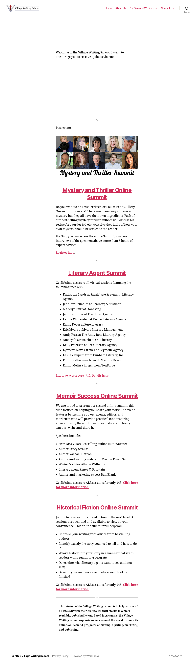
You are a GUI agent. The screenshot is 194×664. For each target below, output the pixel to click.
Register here (65, 253)
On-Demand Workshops (143, 8)
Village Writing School (35, 655)
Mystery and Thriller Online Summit (97, 194)
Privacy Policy (60, 655)
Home (108, 8)
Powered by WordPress (85, 655)
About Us (120, 8)
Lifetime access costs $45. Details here (82, 376)
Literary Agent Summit (97, 272)
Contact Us (167, 8)
